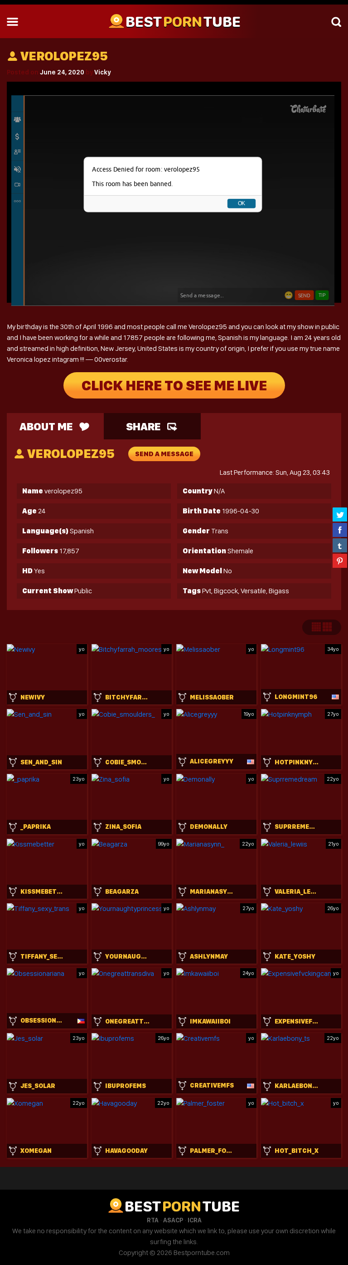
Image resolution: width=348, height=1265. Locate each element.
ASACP (173, 1220)
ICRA (195, 1220)
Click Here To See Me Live (174, 385)
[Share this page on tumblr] (340, 545)
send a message (164, 454)
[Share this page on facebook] (340, 529)
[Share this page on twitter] (340, 514)
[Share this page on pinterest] (340, 560)
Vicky (102, 72)
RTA (153, 1220)
